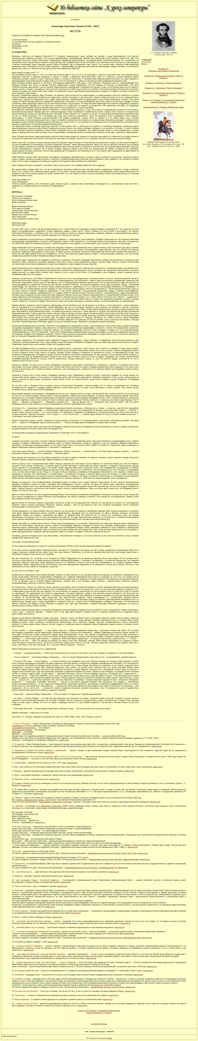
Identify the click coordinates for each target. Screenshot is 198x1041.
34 (100, 560)
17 (129, 243)
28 (123, 441)
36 (74, 610)
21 (110, 287)
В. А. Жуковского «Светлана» (49, 806)
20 (22, 287)
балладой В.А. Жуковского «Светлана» (55, 802)
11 (60, 149)
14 (55, 229)
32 (38, 542)
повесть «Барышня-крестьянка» (30, 800)
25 (92, 328)
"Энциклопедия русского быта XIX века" (107, 987)
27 (52, 334)
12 (21, 192)
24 (102, 313)
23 (61, 307)
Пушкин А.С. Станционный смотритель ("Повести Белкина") (164, 94)
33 (70, 560)
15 (124, 231)
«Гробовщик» (17, 726)
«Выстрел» (16, 732)
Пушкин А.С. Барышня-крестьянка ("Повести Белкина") (163, 77)
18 (82, 254)
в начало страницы (99, 1024)
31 (70, 525)
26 (103, 332)
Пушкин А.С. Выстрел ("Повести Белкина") (164, 83)
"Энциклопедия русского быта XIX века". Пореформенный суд (90, 868)
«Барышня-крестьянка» (22, 730)
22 (82, 289)
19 (83, 270)
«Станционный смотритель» (24, 728)
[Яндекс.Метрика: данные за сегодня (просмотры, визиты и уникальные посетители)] (9, 1036)
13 (23, 225)
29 (66, 476)
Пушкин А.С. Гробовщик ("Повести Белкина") (163, 88)
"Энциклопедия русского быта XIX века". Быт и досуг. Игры (112, 853)
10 (129, 138)
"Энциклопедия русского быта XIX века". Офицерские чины (113, 859)
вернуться (64, 740)
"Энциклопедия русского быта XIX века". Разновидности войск (114, 938)
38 (19, 634)
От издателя (146, 62)
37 (51, 632)
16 (23, 241)
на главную (75, 19)
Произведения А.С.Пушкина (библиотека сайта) (163, 107)
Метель (144, 64)
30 (108, 519)
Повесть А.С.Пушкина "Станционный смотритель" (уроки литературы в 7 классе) (163, 101)
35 (37, 571)
